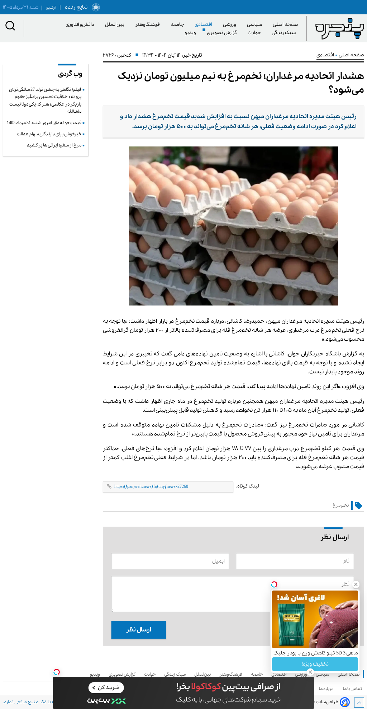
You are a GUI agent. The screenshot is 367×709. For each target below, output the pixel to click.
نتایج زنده (74, 7)
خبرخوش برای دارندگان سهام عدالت (49, 134)
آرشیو (48, 7)
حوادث (255, 32)
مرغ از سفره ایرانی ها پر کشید (54, 145)
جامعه (178, 24)
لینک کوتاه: (247, 486)
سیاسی (255, 24)
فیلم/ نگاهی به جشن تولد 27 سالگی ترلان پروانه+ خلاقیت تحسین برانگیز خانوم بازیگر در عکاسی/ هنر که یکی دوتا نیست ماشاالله (45, 101)
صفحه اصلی (285, 24)
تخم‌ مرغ (341, 505)
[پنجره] (339, 28)
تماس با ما (353, 689)
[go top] (359, 703)
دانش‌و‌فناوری (81, 24)
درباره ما (327, 689)
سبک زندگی (285, 32)
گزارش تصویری (223, 32)
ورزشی (231, 24)
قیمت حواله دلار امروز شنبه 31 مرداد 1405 (44, 123)
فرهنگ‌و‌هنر (148, 24)
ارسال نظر (138, 630)
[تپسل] (56, 672)
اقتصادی (205, 24)
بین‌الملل (116, 24)
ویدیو (192, 32)
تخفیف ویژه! (315, 664)
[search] (10, 27)
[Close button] (355, 584)
